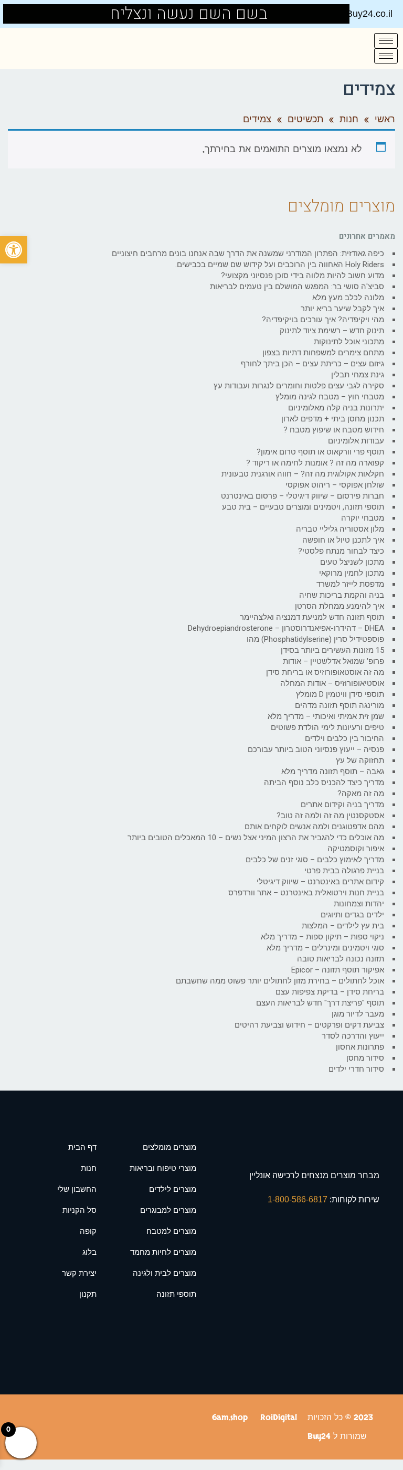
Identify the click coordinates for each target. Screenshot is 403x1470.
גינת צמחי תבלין (357, 374)
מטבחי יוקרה (362, 518)
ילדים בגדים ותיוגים (352, 914)
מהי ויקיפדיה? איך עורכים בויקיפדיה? (323, 319)
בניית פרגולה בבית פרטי (344, 870)
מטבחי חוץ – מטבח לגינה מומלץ (329, 396)
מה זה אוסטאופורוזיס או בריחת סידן (325, 672)
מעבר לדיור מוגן (358, 1014)
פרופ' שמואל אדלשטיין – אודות (333, 661)
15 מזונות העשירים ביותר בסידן (332, 650)
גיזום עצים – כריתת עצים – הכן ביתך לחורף (312, 363)
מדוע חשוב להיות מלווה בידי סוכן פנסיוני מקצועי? (302, 275)
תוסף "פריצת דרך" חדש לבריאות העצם (320, 1003)
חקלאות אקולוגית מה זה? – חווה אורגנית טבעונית (302, 474)
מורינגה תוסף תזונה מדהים (339, 705)
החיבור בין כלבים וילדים (344, 738)
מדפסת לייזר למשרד (350, 584)
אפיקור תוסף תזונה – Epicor (337, 970)
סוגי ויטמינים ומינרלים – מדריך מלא (325, 948)
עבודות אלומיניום (356, 441)
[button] (13, 249)
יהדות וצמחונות (359, 903)
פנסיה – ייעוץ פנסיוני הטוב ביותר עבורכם (316, 749)
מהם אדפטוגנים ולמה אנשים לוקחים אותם (314, 826)
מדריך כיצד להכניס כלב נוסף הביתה (324, 782)
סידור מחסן (365, 1058)
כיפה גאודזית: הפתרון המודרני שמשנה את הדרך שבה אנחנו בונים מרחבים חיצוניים (248, 253)
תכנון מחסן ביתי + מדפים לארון (332, 419)
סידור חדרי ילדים (356, 1069)
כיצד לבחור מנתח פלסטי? (341, 551)
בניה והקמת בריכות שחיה (341, 595)
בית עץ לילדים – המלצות (343, 925)
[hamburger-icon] (386, 40)
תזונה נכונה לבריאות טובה (340, 959)
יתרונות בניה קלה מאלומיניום (336, 408)
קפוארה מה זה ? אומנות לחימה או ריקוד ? (315, 463)
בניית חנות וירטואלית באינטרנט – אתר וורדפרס (306, 892)
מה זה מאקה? (360, 793)
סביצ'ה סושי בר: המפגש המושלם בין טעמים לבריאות (297, 286)
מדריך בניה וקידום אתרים (342, 804)
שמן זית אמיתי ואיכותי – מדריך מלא (326, 716)
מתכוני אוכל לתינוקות (349, 341)
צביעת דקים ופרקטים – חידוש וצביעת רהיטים (309, 1025)
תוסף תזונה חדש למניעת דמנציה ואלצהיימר (312, 617)
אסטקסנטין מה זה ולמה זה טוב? (330, 815)
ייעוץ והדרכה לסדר (353, 1036)
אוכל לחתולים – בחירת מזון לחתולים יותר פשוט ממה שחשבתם (280, 981)
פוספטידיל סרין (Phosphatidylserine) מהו (315, 639)
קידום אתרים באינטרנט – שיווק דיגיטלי (320, 881)
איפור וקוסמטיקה (355, 848)
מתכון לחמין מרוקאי (351, 573)
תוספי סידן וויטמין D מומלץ (340, 694)
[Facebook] (17, 14)
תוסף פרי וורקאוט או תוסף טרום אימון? (320, 452)
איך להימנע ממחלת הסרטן (339, 606)
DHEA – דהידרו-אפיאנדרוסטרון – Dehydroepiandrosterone (286, 628)
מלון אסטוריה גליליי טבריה (340, 529)
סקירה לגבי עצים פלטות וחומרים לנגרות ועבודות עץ (299, 385)
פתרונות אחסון (360, 1047)
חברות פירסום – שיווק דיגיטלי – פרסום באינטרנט (302, 496)
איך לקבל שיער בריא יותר (342, 308)
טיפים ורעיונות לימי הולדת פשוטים (327, 727)
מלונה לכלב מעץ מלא (348, 297)
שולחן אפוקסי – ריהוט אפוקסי (334, 485)
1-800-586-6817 (299, 1199)
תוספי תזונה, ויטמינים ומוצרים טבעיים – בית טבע (303, 507)
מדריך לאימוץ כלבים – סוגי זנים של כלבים (315, 859)
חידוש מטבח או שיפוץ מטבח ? (333, 430)
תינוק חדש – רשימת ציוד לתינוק (332, 330)
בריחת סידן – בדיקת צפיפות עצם (329, 992)
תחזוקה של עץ (360, 760)
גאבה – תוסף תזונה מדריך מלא (332, 771)
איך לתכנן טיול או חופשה (343, 540)
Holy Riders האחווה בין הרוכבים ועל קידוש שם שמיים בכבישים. (279, 264)
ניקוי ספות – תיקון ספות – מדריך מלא (322, 937)
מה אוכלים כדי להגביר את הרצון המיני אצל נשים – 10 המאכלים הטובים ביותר (256, 837)
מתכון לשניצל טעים (352, 562)
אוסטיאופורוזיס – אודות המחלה (332, 683)
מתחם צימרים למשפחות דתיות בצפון (323, 352)
